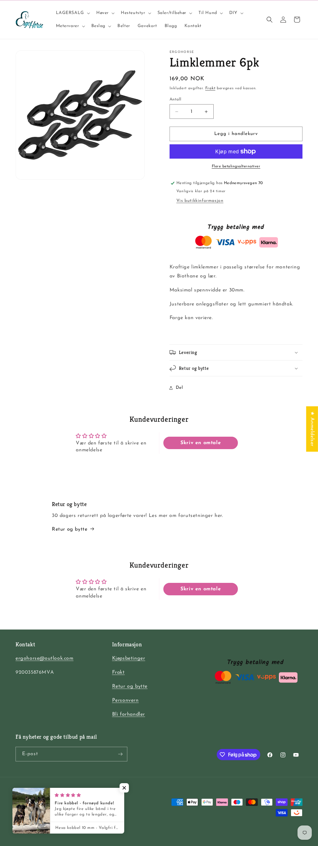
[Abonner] (120, 754)
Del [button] (179, 387)
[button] (72, 13)
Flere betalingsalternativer (236, 166)
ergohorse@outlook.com (45, 658)
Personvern (125, 700)
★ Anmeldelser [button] (312, 429)
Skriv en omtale (200, 442)
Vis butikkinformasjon (200, 200)
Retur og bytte (69, 529)
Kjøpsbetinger (128, 658)
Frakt (210, 88)
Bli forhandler (128, 714)
